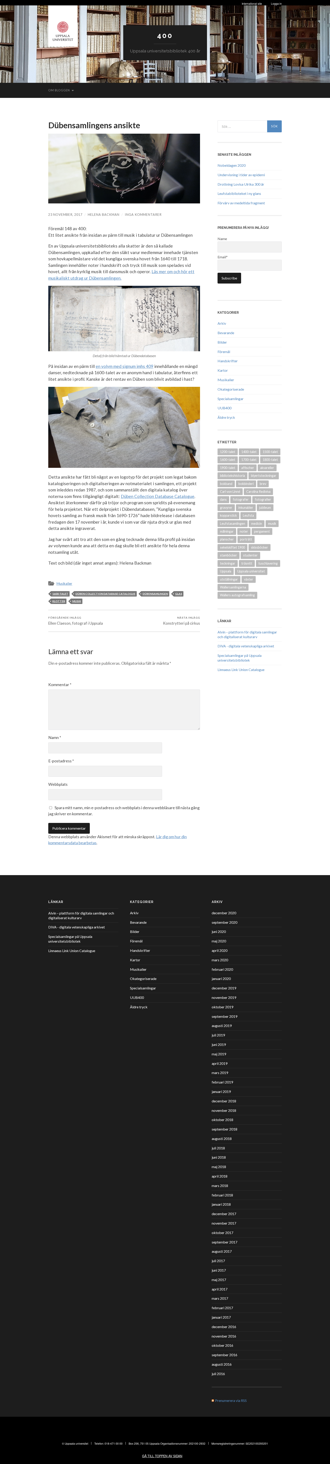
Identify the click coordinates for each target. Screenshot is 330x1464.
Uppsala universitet (251, 571)
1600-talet (60, 593)
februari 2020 (222, 969)
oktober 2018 (222, 1119)
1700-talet (249, 460)
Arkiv (222, 323)
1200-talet (227, 452)
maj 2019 (219, 1054)
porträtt (246, 539)
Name (222, 238)
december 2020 (224, 913)
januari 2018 (221, 1204)
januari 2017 (221, 1317)
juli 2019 (218, 1035)
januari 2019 (221, 1091)
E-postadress (61, 760)
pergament (262, 531)
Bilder (222, 342)
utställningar (229, 579)
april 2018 (219, 1176)
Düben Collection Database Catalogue (157, 496)
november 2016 (224, 1336)
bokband (226, 484)
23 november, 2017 (65, 214)
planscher (227, 539)
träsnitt (246, 563)
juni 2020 (219, 931)
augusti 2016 (222, 1364)
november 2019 (224, 997)
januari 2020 (221, 978)
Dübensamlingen (155, 593)
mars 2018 (220, 1185)
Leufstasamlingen (232, 523)
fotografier (263, 499)
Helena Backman (103, 214)
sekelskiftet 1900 (232, 547)
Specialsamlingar (231, 398)
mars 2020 (220, 960)
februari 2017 (222, 1308)
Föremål (224, 351)
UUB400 (224, 408)
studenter (250, 555)
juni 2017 (219, 1270)
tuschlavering (268, 563)
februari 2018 (222, 1195)
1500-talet (270, 452)
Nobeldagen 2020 (232, 165)
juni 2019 (219, 1044)
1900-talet (227, 468)
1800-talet (270, 460)
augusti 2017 (222, 1251)
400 (165, 35)
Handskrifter (228, 361)
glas (178, 593)
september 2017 (224, 1242)
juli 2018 (218, 1148)
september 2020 (224, 922)
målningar (227, 531)
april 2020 (219, 950)
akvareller (267, 468)
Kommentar (59, 684)
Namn (54, 737)
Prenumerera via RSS (231, 1400)
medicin (256, 523)
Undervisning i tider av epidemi (241, 175)
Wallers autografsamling (237, 595)
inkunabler (245, 507)
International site (252, 3)
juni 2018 (219, 1157)
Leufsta (248, 515)
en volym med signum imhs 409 (124, 366)
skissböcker (259, 547)
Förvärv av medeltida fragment (241, 203)
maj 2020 (219, 941)
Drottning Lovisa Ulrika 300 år (241, 184)
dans (223, 499)
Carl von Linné (230, 491)
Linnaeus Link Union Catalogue (241, 669)
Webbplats (58, 784)
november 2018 (224, 1110)
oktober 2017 (222, 1232)
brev (263, 484)
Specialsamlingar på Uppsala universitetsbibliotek (240, 657)
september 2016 (224, 1355)
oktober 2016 (222, 1345)
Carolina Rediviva (258, 491)
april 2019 (219, 1063)
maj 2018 (219, 1166)
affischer (247, 468)
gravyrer (226, 507)
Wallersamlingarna (233, 587)
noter (244, 531)
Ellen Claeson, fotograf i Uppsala (75, 621)
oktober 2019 (222, 1007)
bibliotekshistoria (232, 475)
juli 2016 (218, 1374)
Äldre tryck (226, 417)
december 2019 (224, 988)
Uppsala (225, 571)
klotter (58, 601)
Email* (223, 257)
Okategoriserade (231, 389)
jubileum (265, 507)
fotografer (241, 499)
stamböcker (228, 555)
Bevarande (226, 333)
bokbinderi (246, 484)
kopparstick (228, 515)
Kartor (223, 370)
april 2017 (219, 1289)
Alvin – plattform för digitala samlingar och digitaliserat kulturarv (247, 634)
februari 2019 (222, 1082)
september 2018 (224, 1129)
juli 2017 (218, 1261)
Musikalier (64, 583)
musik (76, 601)
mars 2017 (220, 1298)
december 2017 (224, 1214)
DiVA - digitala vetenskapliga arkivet (246, 646)
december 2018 (224, 1101)
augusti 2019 (222, 1025)
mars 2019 (220, 1072)
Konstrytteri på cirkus (181, 621)
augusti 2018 (222, 1138)
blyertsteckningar (263, 475)
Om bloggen (59, 90)
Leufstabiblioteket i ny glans (239, 193)
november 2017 (224, 1223)
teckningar (227, 563)
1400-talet (249, 452)
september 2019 (224, 1016)
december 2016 (224, 1326)
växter (248, 579)
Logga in (276, 3)
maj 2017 (219, 1279)
